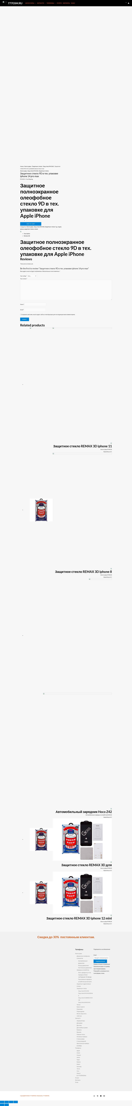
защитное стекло (29, 229)
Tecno (78, 1068)
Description (27, 233)
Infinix (78, 1057)
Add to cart (31, 223)
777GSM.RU (15, 3)
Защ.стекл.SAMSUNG (84, 1002)
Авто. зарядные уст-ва (84, 972)
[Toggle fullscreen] (11, 1102)
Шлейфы (79, 1045)
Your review (23, 278)
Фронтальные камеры (83, 1043)
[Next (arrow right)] (7, 1105)
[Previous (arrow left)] (2, 1105)
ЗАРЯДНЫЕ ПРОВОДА (85, 977)
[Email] (104, 1096)
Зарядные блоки (82, 975)
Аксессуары (29, 3)
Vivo (78, 1071)
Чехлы (78, 1004)
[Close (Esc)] (2, 1102)
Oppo (78, 1059)
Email (22, 309)
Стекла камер (80, 1039)
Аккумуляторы (81, 1020)
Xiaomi (78, 1073)
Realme (79, 1062)
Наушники (79, 1009)
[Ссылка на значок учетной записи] (128, 3)
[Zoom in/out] (16, 1102)
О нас (73, 3)
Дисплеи (79, 1025)
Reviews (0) (27, 236)
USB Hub (79, 1016)
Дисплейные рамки (82, 1027)
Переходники (80, 1011)
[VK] (97, 1096)
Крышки (79, 1032)
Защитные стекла (37, 166)
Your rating (23, 276)
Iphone (22, 229)
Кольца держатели (83, 965)
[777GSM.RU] (5, 3)
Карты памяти (81, 1007)
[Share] (7, 1102)
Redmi (78, 1064)
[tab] (68, 233)
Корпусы (79, 1030)
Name (22, 304)
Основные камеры (82, 1036)
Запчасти (40, 3)
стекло (36, 229)
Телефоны (50, 3)
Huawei (79, 1055)
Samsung (79, 1066)
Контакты (66, 3)
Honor (78, 1053)
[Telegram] (101, 1096)
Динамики (79, 1023)
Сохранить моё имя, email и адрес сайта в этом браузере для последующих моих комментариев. (48, 314)
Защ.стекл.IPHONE (48, 166)
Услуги (59, 3)
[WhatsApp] (94, 1096)
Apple (59, 226)
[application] (35, 3)
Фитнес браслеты (81, 1013)
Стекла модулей (81, 1041)
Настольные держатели (85, 967)
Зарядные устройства (83, 970)
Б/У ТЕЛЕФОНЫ (81, 1075)
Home (21, 166)
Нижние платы (81, 1034)
